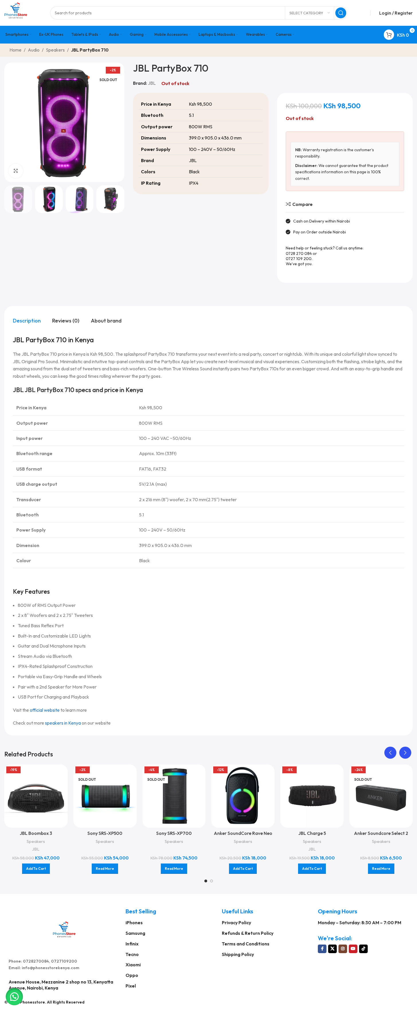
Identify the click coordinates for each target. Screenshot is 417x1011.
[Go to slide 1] (205, 881)
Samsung (135, 933)
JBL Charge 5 (312, 833)
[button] (390, 753)
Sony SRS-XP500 (104, 833)
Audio (34, 50)
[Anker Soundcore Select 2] (381, 796)
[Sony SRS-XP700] (174, 796)
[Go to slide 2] (211, 881)
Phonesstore (32, 1002)
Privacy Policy (236, 922)
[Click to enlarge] (16, 171)
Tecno (132, 954)
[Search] (340, 12)
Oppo (132, 975)
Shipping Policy (238, 954)
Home (15, 50)
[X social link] (332, 949)
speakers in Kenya (63, 723)
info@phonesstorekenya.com (50, 967)
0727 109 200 (299, 258)
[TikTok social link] (363, 949)
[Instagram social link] (342, 949)
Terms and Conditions (245, 944)
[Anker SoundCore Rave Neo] (243, 796)
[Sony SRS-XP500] (105, 796)
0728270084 (36, 961)
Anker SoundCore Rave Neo (243, 833)
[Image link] (64, 928)
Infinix (132, 944)
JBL (152, 83)
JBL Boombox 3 (36, 833)
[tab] (27, 320)
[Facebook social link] (322, 949)
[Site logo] (15, 12)
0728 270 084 (299, 253)
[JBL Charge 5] (312, 796)
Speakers (55, 50)
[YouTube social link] (353, 949)
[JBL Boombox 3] (36, 796)
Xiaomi (133, 964)
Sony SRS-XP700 (174, 833)
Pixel (131, 986)
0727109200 (64, 961)
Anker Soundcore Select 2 (381, 833)
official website (45, 710)
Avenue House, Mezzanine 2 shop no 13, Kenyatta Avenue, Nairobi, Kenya (61, 985)
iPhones (134, 922)
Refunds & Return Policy (247, 933)
